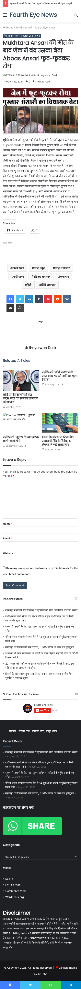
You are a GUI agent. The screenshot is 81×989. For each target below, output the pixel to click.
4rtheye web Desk (47, 75)
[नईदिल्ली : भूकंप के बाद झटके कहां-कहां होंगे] (21, 423)
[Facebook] (10, 299)
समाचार (64, 276)
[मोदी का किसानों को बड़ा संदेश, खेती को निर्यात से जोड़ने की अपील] (21, 380)
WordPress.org (14, 897)
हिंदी (29, 285)
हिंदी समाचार (48, 285)
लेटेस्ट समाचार (42, 276)
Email (7, 538)
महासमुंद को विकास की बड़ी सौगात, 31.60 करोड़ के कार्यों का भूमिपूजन (39, 647)
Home (9, 27)
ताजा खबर (18, 268)
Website (8, 553)
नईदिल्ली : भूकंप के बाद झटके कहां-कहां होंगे (21, 439)
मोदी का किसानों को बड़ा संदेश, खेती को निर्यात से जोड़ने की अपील (20, 398)
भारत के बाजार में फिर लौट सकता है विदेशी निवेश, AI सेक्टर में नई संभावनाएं (58, 441)
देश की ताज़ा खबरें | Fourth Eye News (36, 27)
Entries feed (12, 884)
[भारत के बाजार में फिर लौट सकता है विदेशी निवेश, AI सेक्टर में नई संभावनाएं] (60, 423)
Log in (9, 878)
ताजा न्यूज (39, 268)
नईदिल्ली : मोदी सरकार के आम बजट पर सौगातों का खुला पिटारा (59, 376)
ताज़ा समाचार (62, 268)
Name (7, 523)
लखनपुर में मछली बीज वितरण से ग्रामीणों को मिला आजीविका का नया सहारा (41, 610)
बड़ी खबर (18, 276)
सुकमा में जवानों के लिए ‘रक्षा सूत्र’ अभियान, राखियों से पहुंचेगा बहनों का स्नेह (45, 3)
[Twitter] (20, 299)
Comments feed (15, 891)
